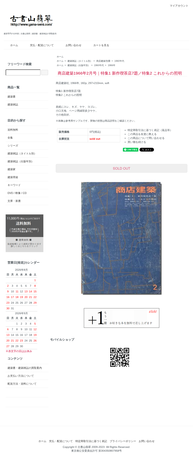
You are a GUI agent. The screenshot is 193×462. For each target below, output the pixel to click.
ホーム (14, 45)
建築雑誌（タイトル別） (79, 61)
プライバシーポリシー (123, 441)
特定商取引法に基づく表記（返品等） (150, 130)
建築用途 (13, 177)
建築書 (11, 96)
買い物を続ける (137, 141)
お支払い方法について (21, 375)
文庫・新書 (14, 200)
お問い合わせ (73, 45)
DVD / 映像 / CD (17, 192)
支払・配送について (42, 45)
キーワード (14, 185)
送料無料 (13, 129)
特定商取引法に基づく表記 (91, 441)
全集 (10, 137)
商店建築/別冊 (103, 61)
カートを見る (101, 45)
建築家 (11, 169)
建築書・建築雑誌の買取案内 (25, 367)
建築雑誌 (13, 104)
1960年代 (119, 61)
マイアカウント (179, 5)
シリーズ (13, 145)
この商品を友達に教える (142, 134)
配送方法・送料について (22, 383)
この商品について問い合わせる (146, 138)
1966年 (111, 65)
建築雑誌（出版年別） (78, 65)
